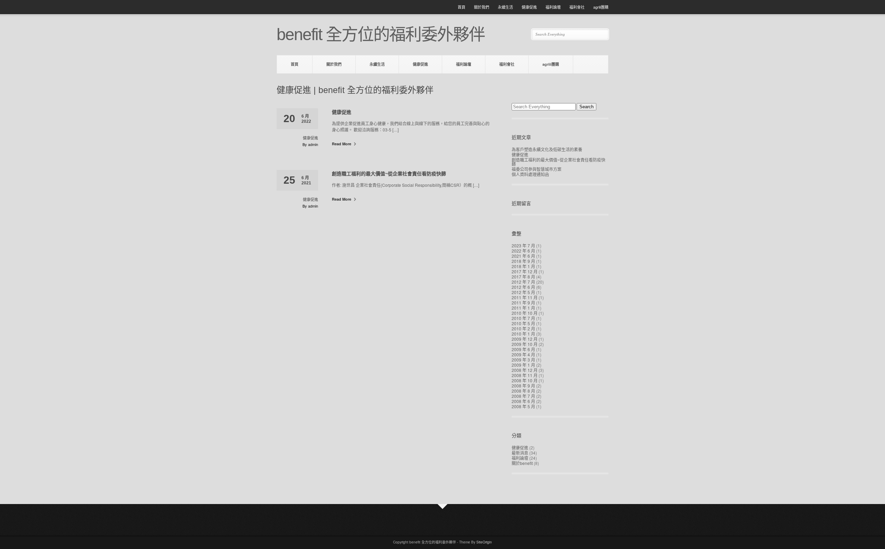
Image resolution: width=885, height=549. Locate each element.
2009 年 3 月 (523, 360)
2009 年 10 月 (525, 344)
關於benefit (522, 463)
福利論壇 (553, 7)
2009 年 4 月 (523, 354)
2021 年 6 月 (523, 256)
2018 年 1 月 (523, 266)
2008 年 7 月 (523, 396)
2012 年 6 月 (523, 287)
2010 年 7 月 (523, 318)
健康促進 (529, 7)
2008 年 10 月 (525, 380)
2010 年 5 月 (523, 323)
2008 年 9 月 (523, 385)
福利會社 (577, 7)
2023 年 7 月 (523, 245)
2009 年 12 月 (525, 339)
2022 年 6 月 (523, 251)
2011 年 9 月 (523, 302)
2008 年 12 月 (525, 370)
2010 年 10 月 (525, 313)
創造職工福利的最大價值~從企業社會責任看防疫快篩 (389, 173)
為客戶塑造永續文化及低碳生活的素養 (547, 149)
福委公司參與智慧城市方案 (536, 169)
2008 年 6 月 (523, 401)
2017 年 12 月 (525, 271)
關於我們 (481, 7)
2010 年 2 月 (523, 328)
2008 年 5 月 (523, 406)
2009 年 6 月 (523, 349)
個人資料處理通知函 (530, 174)
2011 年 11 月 (525, 297)
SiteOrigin (484, 542)
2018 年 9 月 (523, 261)
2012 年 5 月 (523, 292)
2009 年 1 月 (523, 365)
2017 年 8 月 (523, 277)
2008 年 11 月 (525, 375)
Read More (342, 143)
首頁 (461, 7)
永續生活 (505, 7)
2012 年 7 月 (523, 282)
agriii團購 (600, 7)
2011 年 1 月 (523, 308)
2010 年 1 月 (523, 334)
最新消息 (520, 453)
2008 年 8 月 (523, 391)
